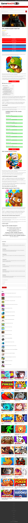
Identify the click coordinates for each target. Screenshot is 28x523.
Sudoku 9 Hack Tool (18, 498)
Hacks (6, 34)
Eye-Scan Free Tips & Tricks (8, 334)
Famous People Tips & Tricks (8, 330)
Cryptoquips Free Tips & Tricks (8, 360)
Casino (14, 514)
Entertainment (6, 474)
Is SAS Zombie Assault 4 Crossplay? (8, 90)
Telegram (14, 50)
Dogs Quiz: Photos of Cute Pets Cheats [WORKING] (11, 349)
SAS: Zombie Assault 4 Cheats (6, 89)
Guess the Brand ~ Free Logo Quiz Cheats (10, 300)
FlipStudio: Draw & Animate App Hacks (9, 319)
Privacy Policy (19, 0)
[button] (12, 86)
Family (18, 453)
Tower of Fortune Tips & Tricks (20, 466)
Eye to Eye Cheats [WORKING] (8, 338)
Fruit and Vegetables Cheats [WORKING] (10, 315)
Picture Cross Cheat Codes (6, 466)
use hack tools (14, 40)
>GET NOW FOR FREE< (14, 116)
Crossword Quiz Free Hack (8, 364)
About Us (23, 0)
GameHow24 (16, 521)
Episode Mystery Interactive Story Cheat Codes (10, 345)
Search (26, 11)
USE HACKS (14, 81)
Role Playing (19, 464)
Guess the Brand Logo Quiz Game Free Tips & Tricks (11, 304)
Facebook (14, 45)
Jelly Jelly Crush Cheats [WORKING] (7, 379)
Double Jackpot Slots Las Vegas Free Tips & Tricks (7, 499)
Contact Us (16, 0)
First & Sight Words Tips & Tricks (9, 323)
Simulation (5, 453)
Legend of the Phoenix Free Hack (20, 379)
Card (18, 485)
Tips (8, 453)
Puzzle (7, 464)
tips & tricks (14, 42)
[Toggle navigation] (2, 7)
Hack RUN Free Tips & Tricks (6, 433)
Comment (4, 287)
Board (18, 474)
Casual (14, 516)
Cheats (5, 464)
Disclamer (26, 0)
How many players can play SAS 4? (7, 91)
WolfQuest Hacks (17, 400)
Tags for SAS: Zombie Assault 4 (6, 94)
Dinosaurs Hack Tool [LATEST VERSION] (10, 353)
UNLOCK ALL (14, 149)
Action (3, 453)
